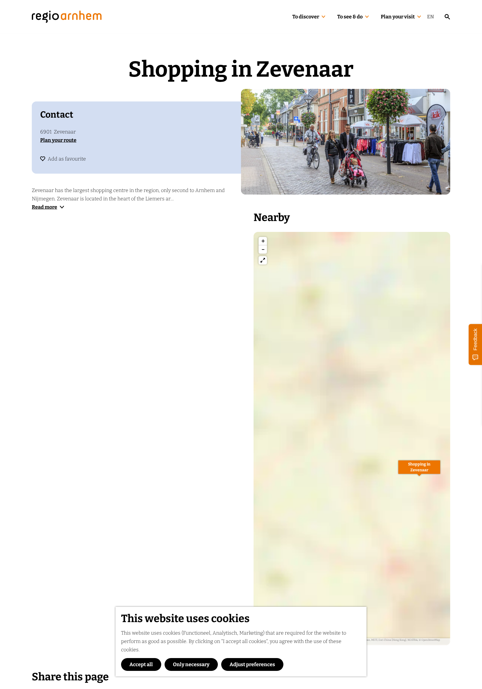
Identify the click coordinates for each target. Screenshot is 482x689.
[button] (419, 470)
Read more (44, 207)
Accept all (141, 664)
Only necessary (191, 664)
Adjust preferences (252, 664)
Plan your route (58, 140)
